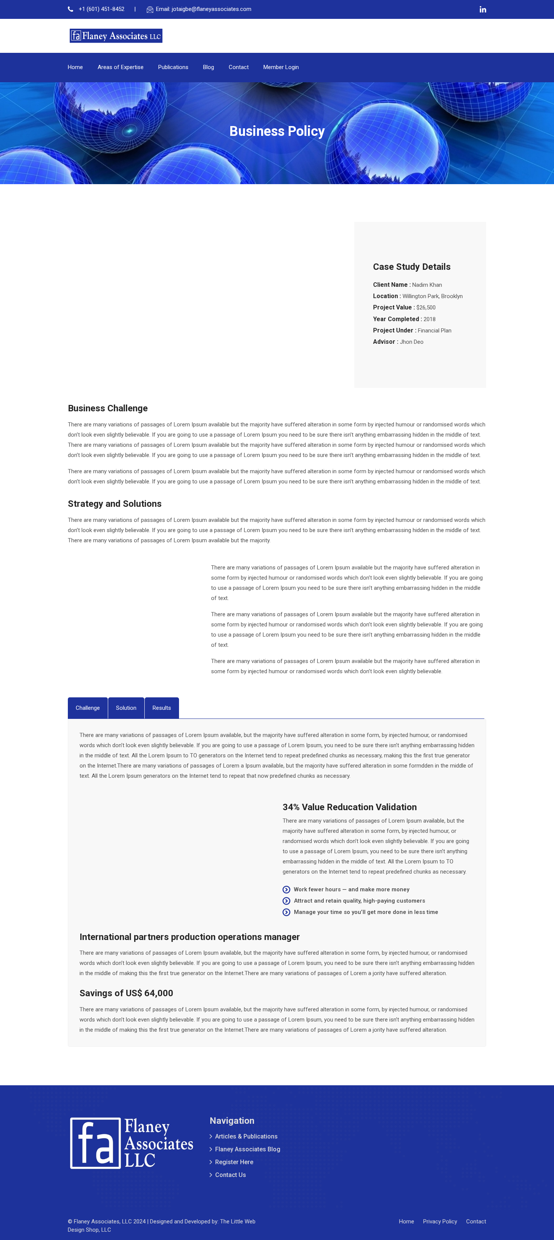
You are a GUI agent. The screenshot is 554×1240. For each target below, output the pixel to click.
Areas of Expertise (121, 67)
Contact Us (230, 1174)
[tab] (88, 708)
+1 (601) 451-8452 (100, 9)
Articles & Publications (246, 1136)
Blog (208, 67)
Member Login (281, 67)
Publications (173, 67)
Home (75, 67)
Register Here (234, 1162)
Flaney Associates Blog (247, 1149)
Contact (239, 67)
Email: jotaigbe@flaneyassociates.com (203, 9)
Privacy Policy (440, 1221)
